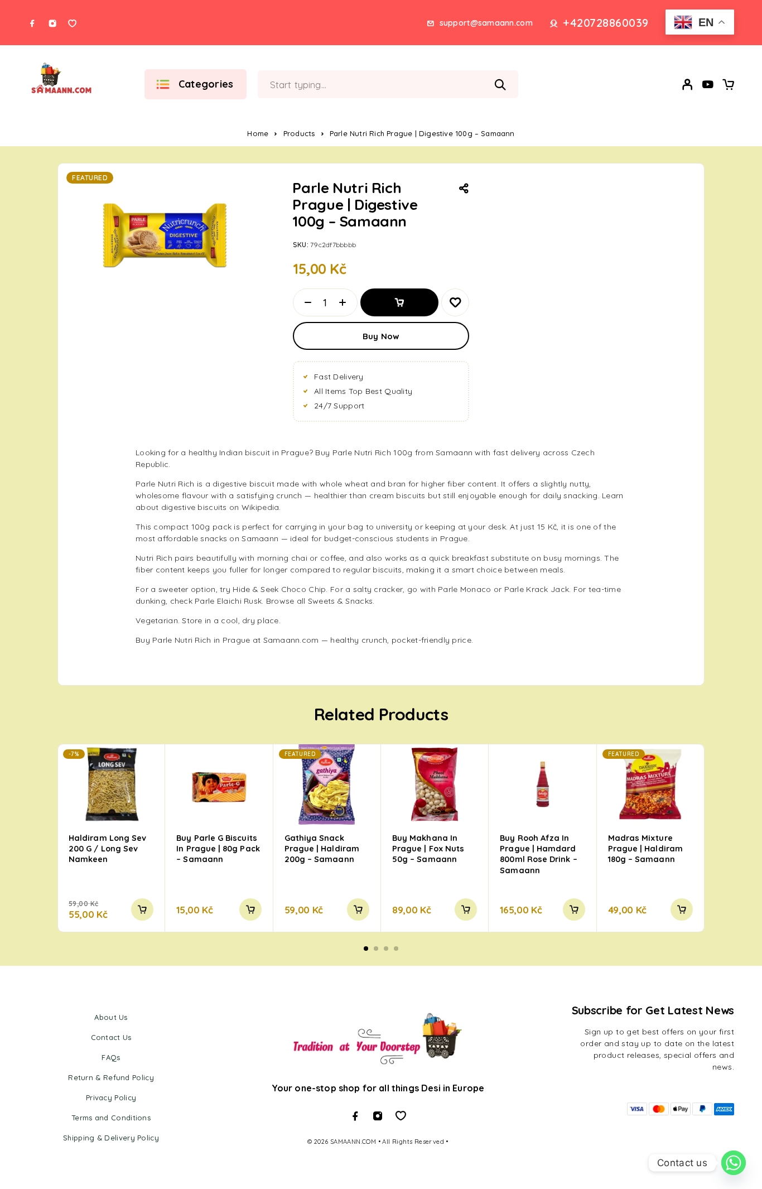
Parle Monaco (464, 589)
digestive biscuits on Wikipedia (220, 507)
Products (299, 133)
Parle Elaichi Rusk (228, 601)
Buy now (381, 336)
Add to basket (399, 302)
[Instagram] (52, 23)
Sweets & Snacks (340, 601)
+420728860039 (606, 23)
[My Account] (688, 84)
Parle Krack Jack (536, 589)
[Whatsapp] (72, 23)
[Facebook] (32, 23)
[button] (142, 909)
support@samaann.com (486, 23)
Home (257, 133)
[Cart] (728, 86)
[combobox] (351, 84)
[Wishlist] (708, 86)
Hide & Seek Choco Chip (279, 589)
